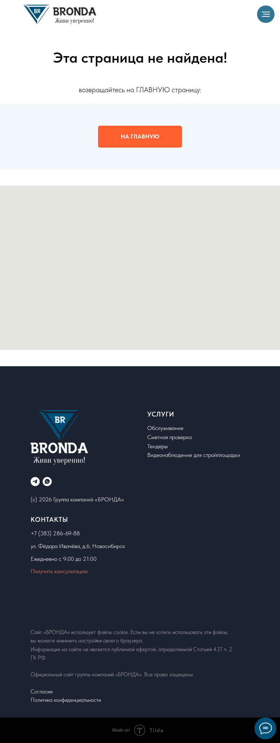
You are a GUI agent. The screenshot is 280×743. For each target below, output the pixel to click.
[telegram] (35, 481)
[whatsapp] (47, 481)
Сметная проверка (169, 437)
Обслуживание (165, 428)
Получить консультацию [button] (59, 571)
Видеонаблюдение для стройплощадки (193, 454)
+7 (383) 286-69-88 (55, 533)
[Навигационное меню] (266, 14)
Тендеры (157, 446)
